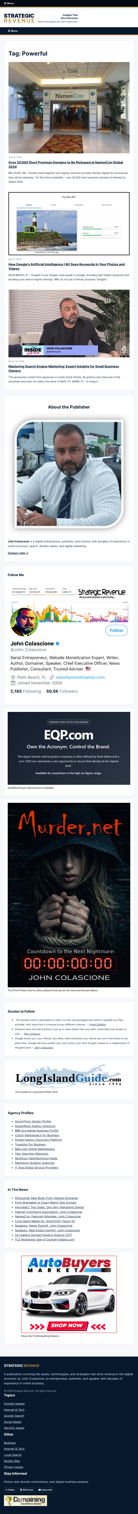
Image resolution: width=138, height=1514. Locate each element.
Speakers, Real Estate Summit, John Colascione (47, 1230)
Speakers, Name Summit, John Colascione (43, 1225)
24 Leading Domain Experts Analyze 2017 (43, 1235)
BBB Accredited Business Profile (36, 1130)
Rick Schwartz (32, 1033)
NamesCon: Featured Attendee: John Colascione (48, 1216)
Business (10, 1443)
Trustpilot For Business (30, 1144)
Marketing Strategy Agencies (34, 1163)
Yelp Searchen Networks (31, 1153)
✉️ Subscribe (45, 1489)
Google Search (14, 1416)
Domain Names (14, 1403)
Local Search (13, 1455)
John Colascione (43, 1047)
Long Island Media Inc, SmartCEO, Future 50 (45, 1221)
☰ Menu (9, 3)
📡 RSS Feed (26, 1489)
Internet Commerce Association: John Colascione (48, 1212)
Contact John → (18, 553)
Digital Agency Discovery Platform (38, 1140)
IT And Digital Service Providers (36, 1167)
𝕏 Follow (10, 1489)
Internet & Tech (14, 1410)
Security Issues (14, 1428)
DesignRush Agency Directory (35, 1126)
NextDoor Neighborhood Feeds (36, 1158)
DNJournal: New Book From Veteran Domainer (46, 1198)
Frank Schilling (97, 1024)
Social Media (12, 1422)
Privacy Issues (13, 1467)
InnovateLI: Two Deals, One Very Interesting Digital (49, 1207)
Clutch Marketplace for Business (37, 1135)
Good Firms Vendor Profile (33, 1121)
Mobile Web (12, 1461)
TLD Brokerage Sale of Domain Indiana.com (44, 1239)
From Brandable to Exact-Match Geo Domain (45, 1202)
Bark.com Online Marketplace (35, 1149)
